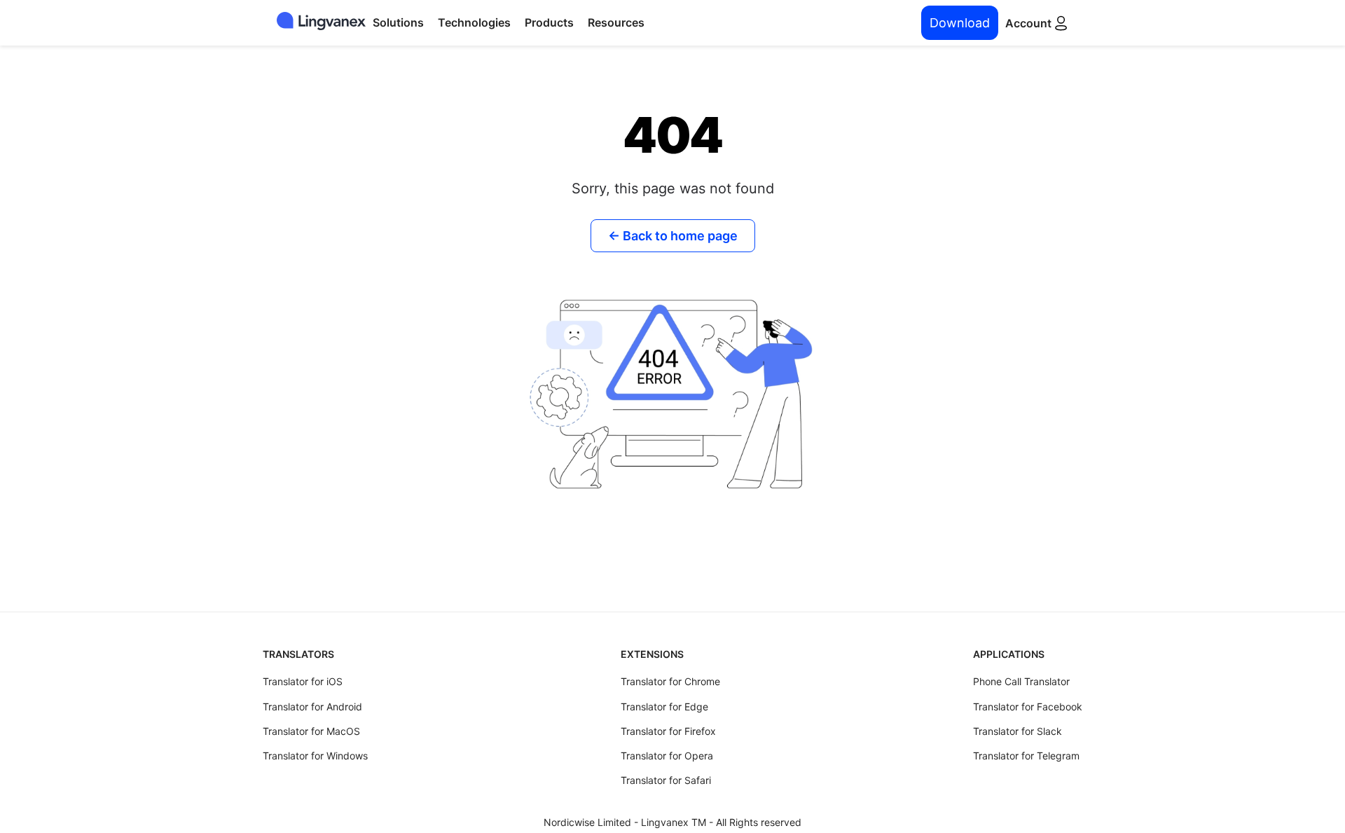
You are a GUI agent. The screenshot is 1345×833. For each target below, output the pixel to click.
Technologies (474, 22)
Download (960, 22)
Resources (616, 22)
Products (549, 22)
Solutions (398, 22)
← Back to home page (673, 235)
